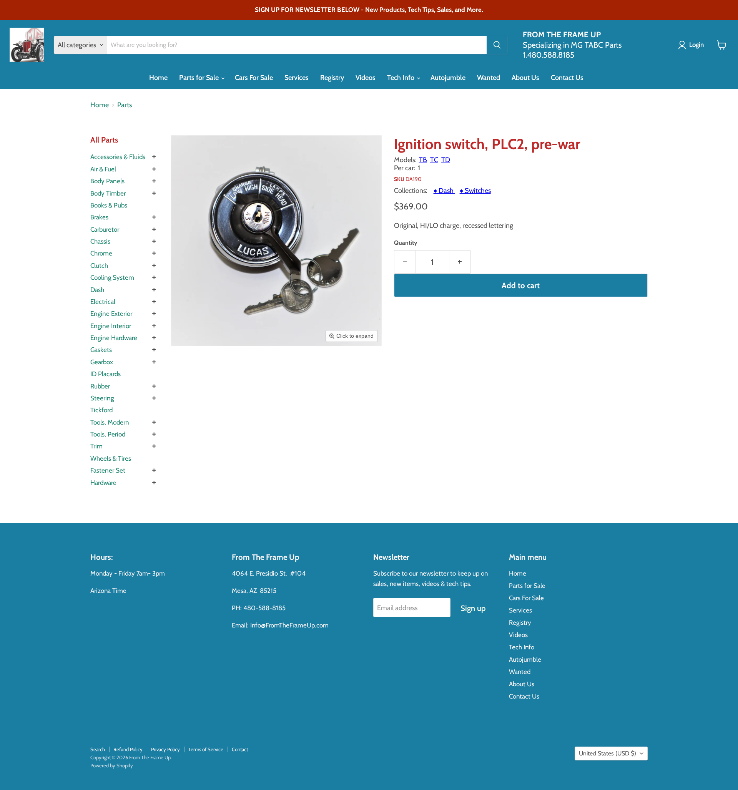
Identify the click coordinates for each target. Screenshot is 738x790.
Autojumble (447, 77)
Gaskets (101, 350)
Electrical (102, 301)
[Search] (497, 45)
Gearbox (101, 362)
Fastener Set (107, 470)
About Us (525, 77)
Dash (97, 290)
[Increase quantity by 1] (460, 262)
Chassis (100, 241)
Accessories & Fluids (117, 157)
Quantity (405, 242)
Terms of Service (205, 749)
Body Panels (107, 181)
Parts (124, 105)
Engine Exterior (111, 313)
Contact (240, 749)
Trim (96, 446)
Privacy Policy (165, 749)
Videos (366, 77)
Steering (102, 398)
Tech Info (401, 77)
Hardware (103, 482)
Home (158, 77)
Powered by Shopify (111, 765)
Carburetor (104, 229)
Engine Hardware (113, 338)
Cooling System (112, 277)
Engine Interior (110, 326)
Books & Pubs (108, 205)
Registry (332, 77)
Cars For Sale (254, 77)
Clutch (99, 265)
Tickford (101, 410)
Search (97, 749)
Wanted (488, 77)
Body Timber (108, 193)
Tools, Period (107, 434)
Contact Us (567, 77)
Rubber (100, 386)
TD (445, 160)
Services (296, 77)
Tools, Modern (109, 422)
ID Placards (105, 374)
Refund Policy (128, 749)
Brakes (99, 217)
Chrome (101, 253)
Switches (475, 190)
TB (423, 160)
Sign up (472, 608)
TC (434, 160)
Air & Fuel (103, 169)
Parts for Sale (199, 77)
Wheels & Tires (110, 458)
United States (607, 753)
